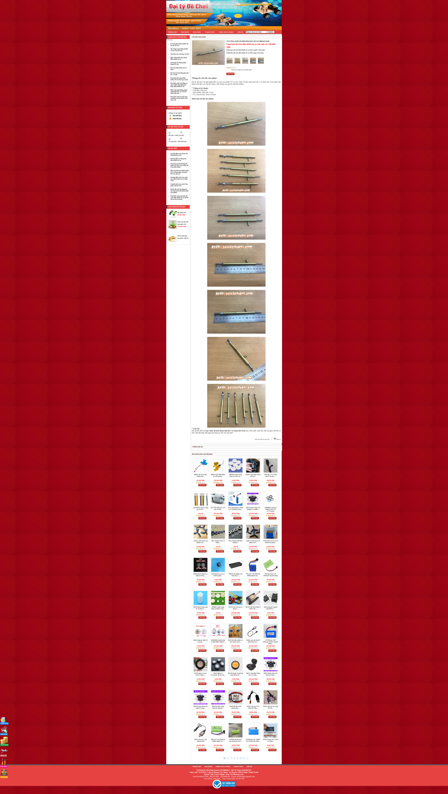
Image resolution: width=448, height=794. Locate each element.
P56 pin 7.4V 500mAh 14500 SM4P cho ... (218, 740)
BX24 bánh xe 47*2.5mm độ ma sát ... (218, 674)
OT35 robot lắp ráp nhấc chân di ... (182, 213)
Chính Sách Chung (223, 766)
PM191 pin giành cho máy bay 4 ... (235, 575)
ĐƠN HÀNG (197, 32)
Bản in (279, 439)
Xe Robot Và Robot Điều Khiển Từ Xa (178, 63)
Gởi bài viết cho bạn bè (262, 439)
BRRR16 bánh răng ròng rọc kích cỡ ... (235, 475)
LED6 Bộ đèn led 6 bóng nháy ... (235, 707)
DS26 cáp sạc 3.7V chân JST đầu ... (253, 707)
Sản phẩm (208, 766)
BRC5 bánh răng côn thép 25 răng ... (200, 707)
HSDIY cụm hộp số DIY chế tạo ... (253, 475)
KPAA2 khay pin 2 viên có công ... (270, 740)
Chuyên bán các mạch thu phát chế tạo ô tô (179, 185)
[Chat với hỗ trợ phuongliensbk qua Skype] (170, 133)
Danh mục (169, 40)
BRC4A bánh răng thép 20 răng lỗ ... (218, 707)
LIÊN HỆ (240, 32)
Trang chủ (196, 766)
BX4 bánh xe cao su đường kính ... (218, 575)
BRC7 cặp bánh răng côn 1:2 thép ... (253, 674)
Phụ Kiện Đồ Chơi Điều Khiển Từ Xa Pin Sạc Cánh (179, 79)
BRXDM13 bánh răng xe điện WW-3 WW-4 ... (218, 641)
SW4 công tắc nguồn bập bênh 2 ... (270, 608)
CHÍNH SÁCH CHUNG (226, 32)
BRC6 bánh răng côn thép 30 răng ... (270, 674)
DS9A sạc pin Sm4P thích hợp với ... (253, 641)
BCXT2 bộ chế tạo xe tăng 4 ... (236, 608)
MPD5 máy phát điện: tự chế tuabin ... (218, 475)
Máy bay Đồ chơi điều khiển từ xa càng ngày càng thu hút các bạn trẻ (179, 172)
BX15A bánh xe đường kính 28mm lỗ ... (235, 674)
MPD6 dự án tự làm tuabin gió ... (200, 475)
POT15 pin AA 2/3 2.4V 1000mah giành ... (270, 541)
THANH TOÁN (209, 32)
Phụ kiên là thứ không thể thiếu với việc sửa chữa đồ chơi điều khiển (179, 165)
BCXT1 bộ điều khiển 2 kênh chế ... (253, 608)
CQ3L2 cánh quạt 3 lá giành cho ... (201, 541)
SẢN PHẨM (185, 32)
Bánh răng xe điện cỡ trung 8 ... (200, 641)
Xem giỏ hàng (177, 115)
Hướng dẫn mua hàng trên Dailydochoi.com (179, 154)
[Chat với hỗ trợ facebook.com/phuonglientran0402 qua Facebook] (181, 132)
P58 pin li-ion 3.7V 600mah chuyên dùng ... (270, 575)
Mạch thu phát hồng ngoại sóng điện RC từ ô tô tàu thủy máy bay (178, 91)
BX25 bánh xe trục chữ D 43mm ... (200, 674)
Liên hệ (249, 766)
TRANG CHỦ (172, 32)
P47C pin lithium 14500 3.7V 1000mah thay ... (235, 508)
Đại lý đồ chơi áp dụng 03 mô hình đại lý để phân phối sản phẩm (179, 190)
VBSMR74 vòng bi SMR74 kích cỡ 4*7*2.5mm (270, 509)
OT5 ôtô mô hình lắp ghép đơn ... (182, 236)
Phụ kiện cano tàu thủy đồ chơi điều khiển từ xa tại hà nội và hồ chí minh (179, 197)
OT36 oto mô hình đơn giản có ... (183, 224)
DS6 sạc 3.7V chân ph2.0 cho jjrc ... (270, 475)
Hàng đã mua (177, 118)
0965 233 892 (179, 135)
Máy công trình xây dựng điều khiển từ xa (178, 58)
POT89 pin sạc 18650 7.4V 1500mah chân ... (253, 740)
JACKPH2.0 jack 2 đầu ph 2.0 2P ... (200, 508)
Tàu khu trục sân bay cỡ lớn (179, 54)
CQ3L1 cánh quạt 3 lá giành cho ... (253, 541)
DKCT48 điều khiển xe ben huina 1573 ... (235, 641)
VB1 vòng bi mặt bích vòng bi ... (236, 541)
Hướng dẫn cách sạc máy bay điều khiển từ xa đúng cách (179, 179)
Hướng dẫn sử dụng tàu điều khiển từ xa (178, 159)
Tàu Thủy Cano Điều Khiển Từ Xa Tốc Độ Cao (179, 49)
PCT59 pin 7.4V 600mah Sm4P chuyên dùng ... (270, 642)
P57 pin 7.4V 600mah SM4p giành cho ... (253, 575)
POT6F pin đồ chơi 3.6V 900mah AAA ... (235, 740)
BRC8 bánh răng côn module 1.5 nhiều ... (253, 508)
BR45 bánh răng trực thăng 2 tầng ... (201, 575)
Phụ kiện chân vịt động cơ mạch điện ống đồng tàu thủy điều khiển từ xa (179, 84)
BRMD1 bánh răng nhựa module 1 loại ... (218, 608)
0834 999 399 (182, 141)
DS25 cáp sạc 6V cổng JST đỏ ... (270, 707)
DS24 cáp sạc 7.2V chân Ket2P (200, 740)
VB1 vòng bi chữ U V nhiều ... (218, 541)
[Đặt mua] (230, 74)
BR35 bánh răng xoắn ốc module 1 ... (200, 608)
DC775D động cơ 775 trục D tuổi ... (218, 508)
